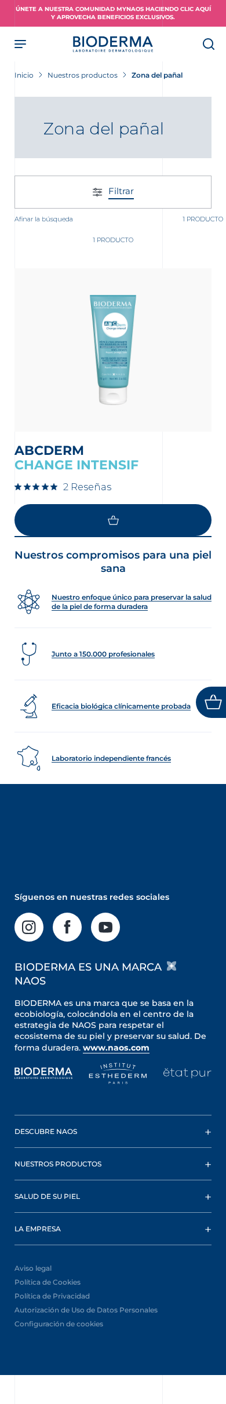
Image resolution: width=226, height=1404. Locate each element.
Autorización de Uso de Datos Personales (86, 1309)
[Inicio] (113, 44)
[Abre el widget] (211, 702)
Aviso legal (33, 1268)
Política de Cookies (47, 1282)
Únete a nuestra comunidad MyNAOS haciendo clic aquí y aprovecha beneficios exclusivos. (113, 13)
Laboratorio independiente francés (111, 758)
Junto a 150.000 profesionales (103, 654)
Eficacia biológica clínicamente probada (121, 706)
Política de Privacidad (52, 1296)
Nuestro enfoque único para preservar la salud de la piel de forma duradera (132, 602)
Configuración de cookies (58, 1323)
